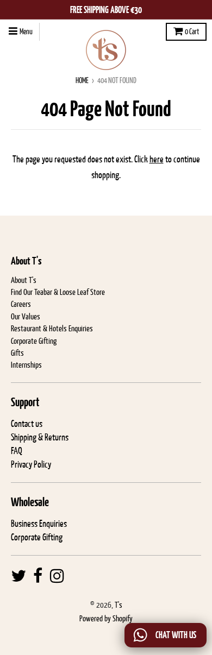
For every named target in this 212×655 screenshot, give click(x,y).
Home (82, 80)
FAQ (16, 451)
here (156, 159)
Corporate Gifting (34, 341)
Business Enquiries (39, 524)
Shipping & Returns (39, 437)
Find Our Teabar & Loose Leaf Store (58, 292)
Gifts (17, 353)
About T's (23, 280)
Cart (192, 31)
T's (118, 605)
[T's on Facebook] (38, 576)
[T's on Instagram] (57, 576)
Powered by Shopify (106, 618)
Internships (26, 365)
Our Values (25, 316)
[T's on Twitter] (18, 576)
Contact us (26, 424)
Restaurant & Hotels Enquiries (52, 328)
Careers (21, 304)
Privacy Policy (31, 464)
